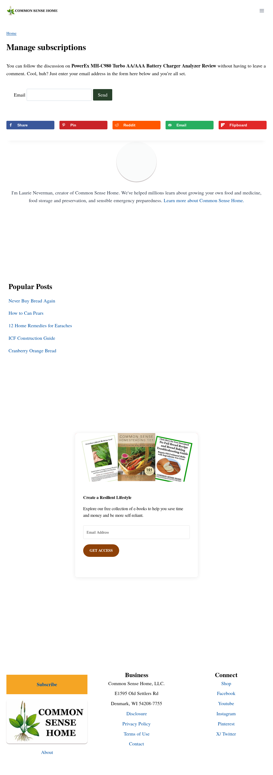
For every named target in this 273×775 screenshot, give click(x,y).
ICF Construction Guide (32, 338)
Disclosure (136, 713)
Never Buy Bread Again (32, 300)
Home (11, 33)
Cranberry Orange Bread (32, 350)
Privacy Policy (136, 723)
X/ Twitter (226, 733)
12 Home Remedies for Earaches (40, 325)
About (47, 752)
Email (19, 94)
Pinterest (226, 723)
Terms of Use (137, 733)
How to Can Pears (26, 313)
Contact (136, 743)
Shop (226, 683)
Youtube (226, 703)
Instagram (226, 713)
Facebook (226, 693)
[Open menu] (262, 10)
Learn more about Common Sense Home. (204, 200)
